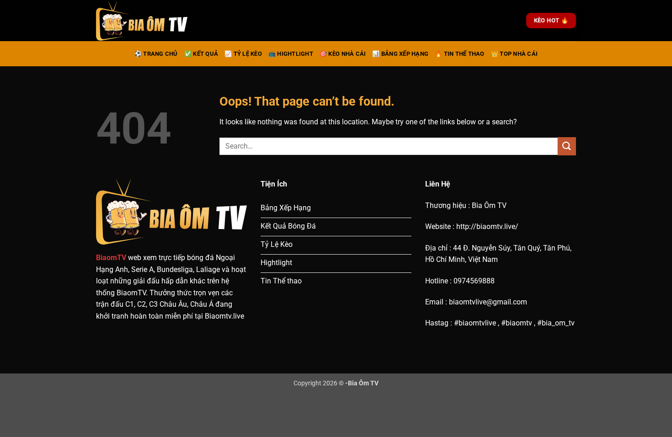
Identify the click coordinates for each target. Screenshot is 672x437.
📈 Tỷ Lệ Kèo (243, 53)
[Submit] (567, 146)
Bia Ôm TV (363, 383)
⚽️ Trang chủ (156, 53)
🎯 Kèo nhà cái (343, 53)
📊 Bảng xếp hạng (400, 53)
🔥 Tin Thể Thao (460, 53)
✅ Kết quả (201, 53)
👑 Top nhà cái (514, 53)
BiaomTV (111, 257)
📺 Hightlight (290, 53)
